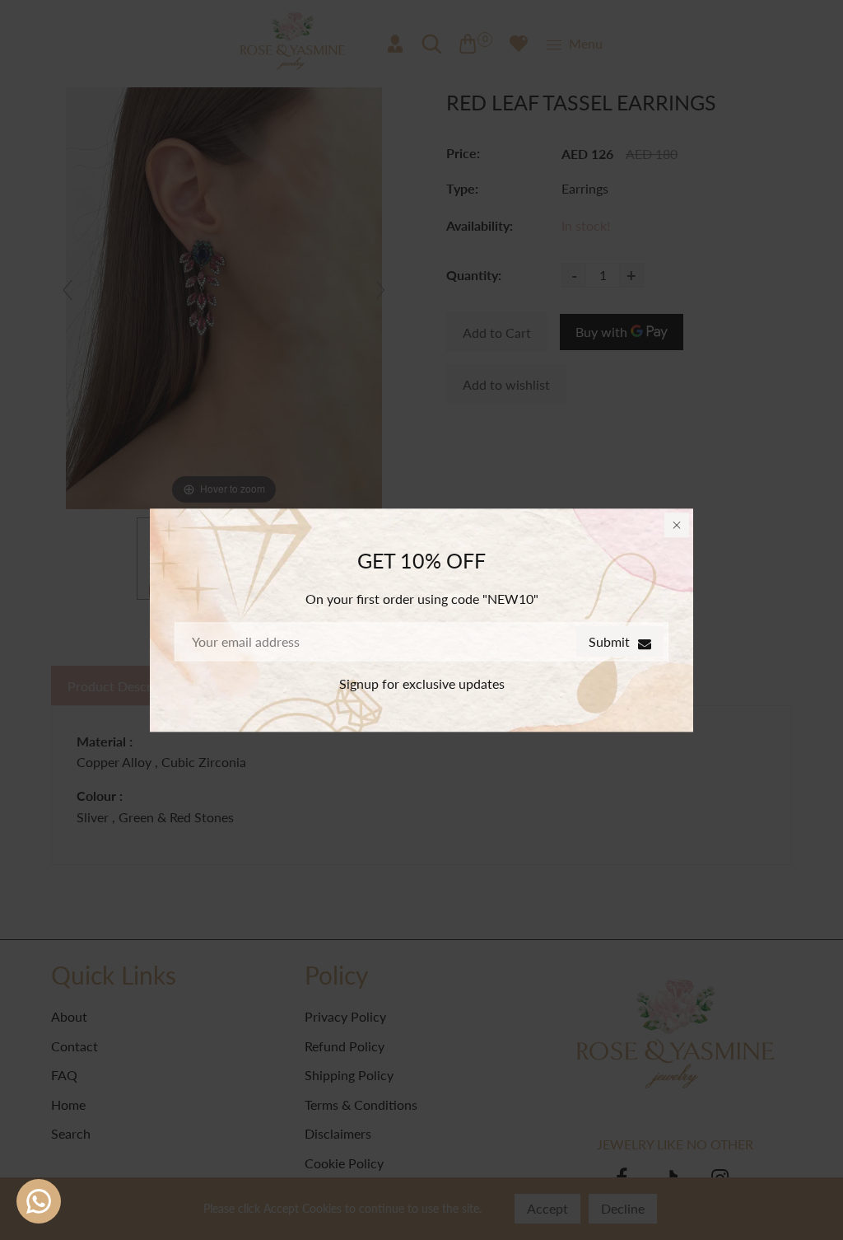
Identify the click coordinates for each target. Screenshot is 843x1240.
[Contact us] (38, 1201)
